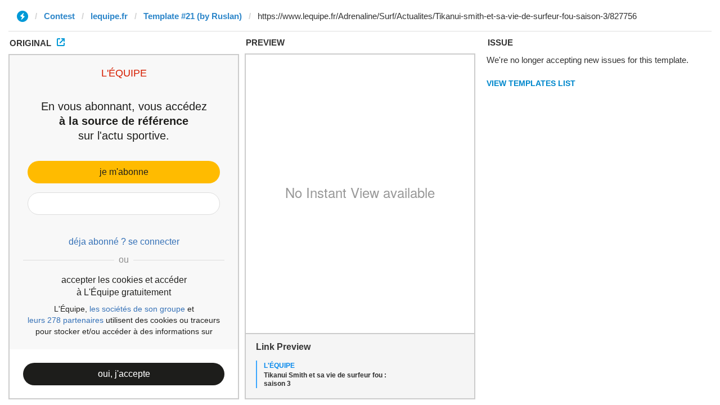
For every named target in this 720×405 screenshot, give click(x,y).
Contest (59, 16)
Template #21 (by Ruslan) (192, 16)
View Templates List (531, 83)
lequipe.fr (109, 16)
